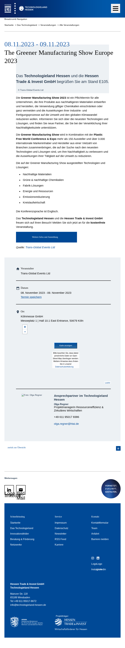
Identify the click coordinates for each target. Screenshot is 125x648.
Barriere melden (100, 539)
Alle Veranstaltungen (69, 25)
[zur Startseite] (23, 9)
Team (94, 528)
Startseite (9, 25)
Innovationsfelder (19, 533)
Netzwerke (16, 544)
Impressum (61, 522)
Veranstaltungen (48, 25)
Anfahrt (95, 533)
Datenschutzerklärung (64, 366)
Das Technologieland (27, 25)
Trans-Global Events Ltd (40, 247)
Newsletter (60, 533)
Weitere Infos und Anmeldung (45, 237)
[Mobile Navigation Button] (115, 8)
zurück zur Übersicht (17, 447)
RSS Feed (60, 539)
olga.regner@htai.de (66, 423)
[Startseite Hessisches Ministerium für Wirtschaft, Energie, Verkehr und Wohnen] (28, 623)
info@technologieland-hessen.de (28, 605)
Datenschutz (61, 528)
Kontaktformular (99, 522)
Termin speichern (31, 297)
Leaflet (107, 382)
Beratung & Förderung (22, 539)
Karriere (59, 544)
